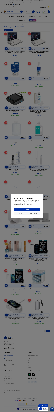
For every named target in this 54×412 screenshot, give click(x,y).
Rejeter (20, 213)
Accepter (27, 209)
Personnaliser (33, 213)
